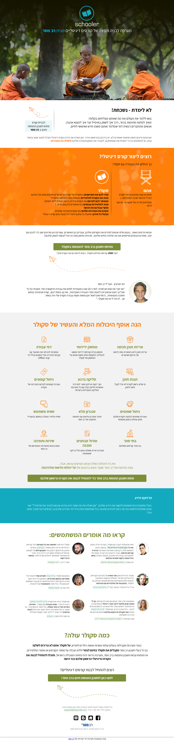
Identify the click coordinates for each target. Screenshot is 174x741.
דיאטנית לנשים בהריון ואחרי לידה (108, 618)
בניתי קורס (50, 575)
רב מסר (71, 739)
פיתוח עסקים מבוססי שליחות (112, 562)
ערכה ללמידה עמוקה (38, 601)
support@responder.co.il (75, 710)
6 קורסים (41, 547)
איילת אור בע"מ (99, 587)
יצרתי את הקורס (97, 609)
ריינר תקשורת (53, 562)
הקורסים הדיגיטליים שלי (117, 547)
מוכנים (50, 616)
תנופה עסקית (54, 587)
